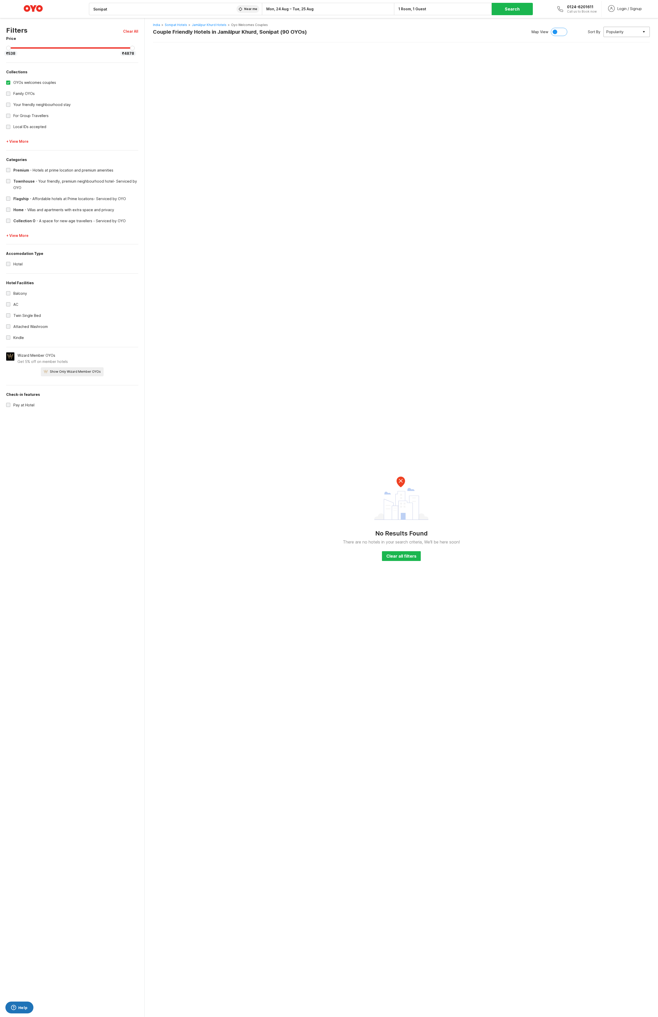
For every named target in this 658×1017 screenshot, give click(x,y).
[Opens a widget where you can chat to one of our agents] (19, 1008)
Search (512, 9)
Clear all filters (401, 556)
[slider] (8, 48)
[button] (130, 31)
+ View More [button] (17, 141)
